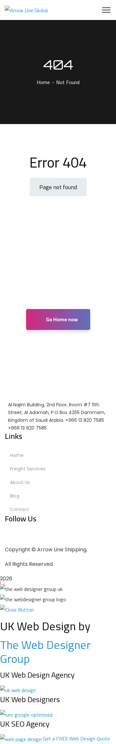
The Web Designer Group (45, 652)
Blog (14, 496)
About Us (20, 482)
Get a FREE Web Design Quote (76, 738)
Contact (19, 509)
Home (43, 82)
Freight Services (27, 469)
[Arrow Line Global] (26, 9)
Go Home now (61, 319)
